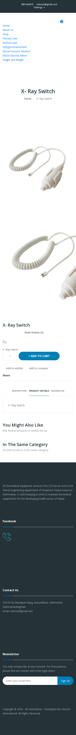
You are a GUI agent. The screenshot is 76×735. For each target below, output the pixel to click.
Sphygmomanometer (15, 47)
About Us (8, 30)
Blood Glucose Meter (15, 55)
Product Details (39, 390)
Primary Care (10, 38)
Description (19, 390)
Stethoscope (10, 42)
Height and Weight (13, 59)
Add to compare (38, 368)
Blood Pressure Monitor (16, 51)
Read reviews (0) (34, 332)
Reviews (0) (57, 390)
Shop (5, 34)
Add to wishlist (14, 368)
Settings (38, 7)
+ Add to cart (39, 356)
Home (6, 25)
